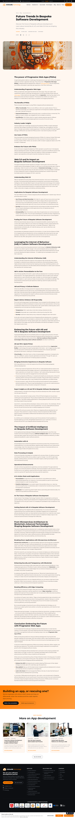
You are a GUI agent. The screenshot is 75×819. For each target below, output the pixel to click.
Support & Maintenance (32, 791)
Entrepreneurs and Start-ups (49, 770)
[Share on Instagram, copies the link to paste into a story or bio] (26, 35)
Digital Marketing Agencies (49, 777)
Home (17, 12)
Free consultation (8, 782)
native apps (17, 95)
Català (43, 1)
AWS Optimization (31, 794)
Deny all (59, 815)
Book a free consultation (11, 703)
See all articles (37, 756)
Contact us (68, 4)
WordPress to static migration (33, 777)
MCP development (31, 772)
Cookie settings (50, 815)
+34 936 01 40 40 (8, 786)
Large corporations (47, 775)
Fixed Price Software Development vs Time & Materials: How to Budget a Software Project (13, 742)
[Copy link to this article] (29, 35)
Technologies (49, 4)
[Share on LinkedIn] (21, 35)
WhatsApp (6, 790)
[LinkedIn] (71, 1)
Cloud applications (31, 784)
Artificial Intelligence (32, 770)
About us (59, 4)
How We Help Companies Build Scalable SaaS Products (35, 741)
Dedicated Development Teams (34, 781)
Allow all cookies (69, 815)
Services (28, 4)
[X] (69, 1)
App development (27, 12)
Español (51, 1)
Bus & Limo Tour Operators (49, 778)
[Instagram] (64, 1)
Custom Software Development (34, 774)
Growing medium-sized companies (48, 773)
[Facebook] (67, 1)
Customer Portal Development (34, 786)
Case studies (42, 4)
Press (63, 4)
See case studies (18, 782)
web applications (45, 83)
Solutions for (35, 4)
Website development (32, 775)
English (46, 1)
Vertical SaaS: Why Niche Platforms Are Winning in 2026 (59, 741)
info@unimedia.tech (8, 788)
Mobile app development (27, 703)
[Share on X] (23, 35)
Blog (55, 4)
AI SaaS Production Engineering (31, 789)
